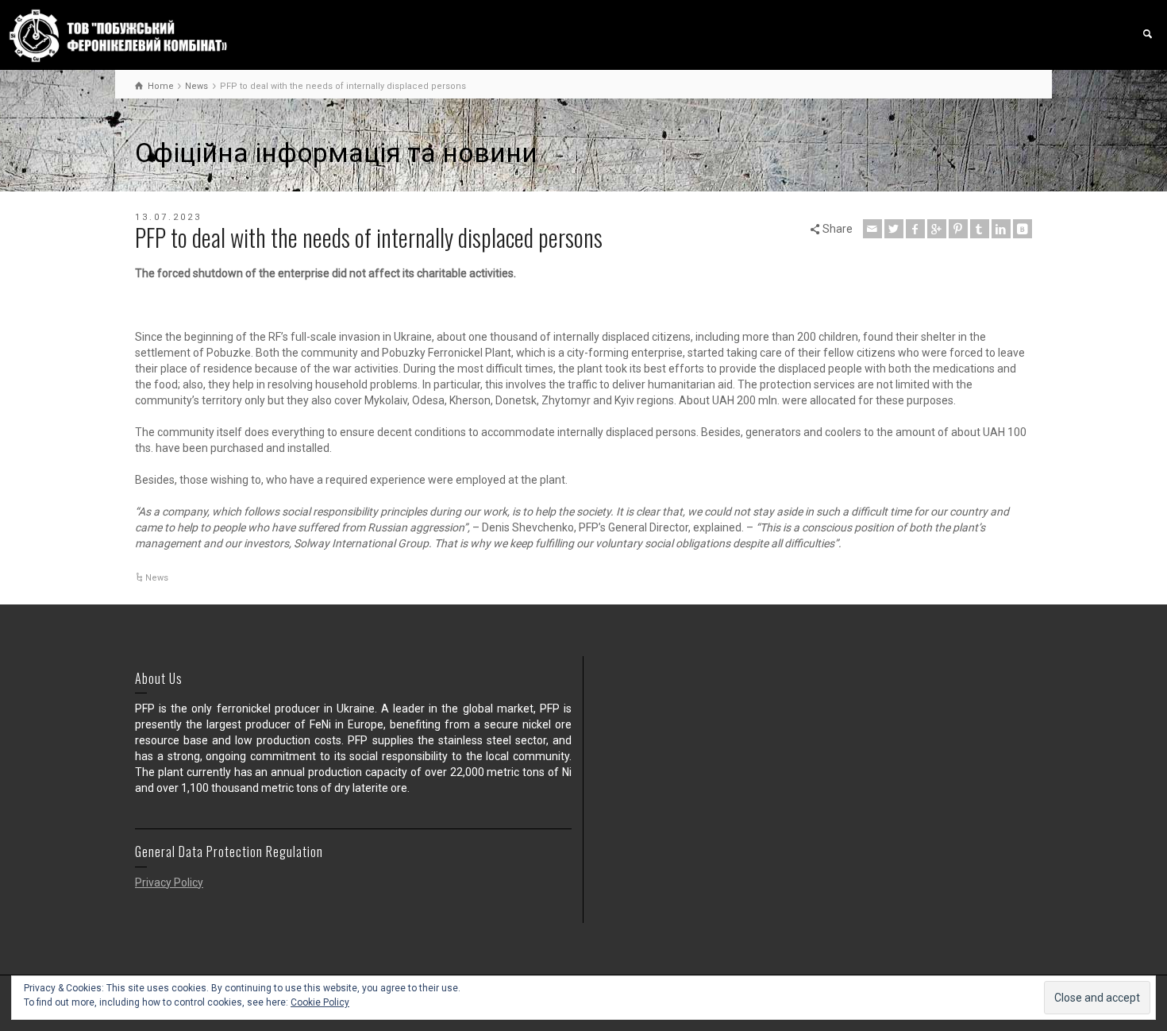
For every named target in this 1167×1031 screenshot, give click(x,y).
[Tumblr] (979, 228)
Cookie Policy (320, 1002)
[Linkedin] (1001, 228)
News (156, 578)
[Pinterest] (958, 228)
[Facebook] (915, 228)
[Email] (872, 228)
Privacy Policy (169, 882)
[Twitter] (893, 228)
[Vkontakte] (1022, 228)
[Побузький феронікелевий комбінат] (118, 35)
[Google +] (936, 228)
